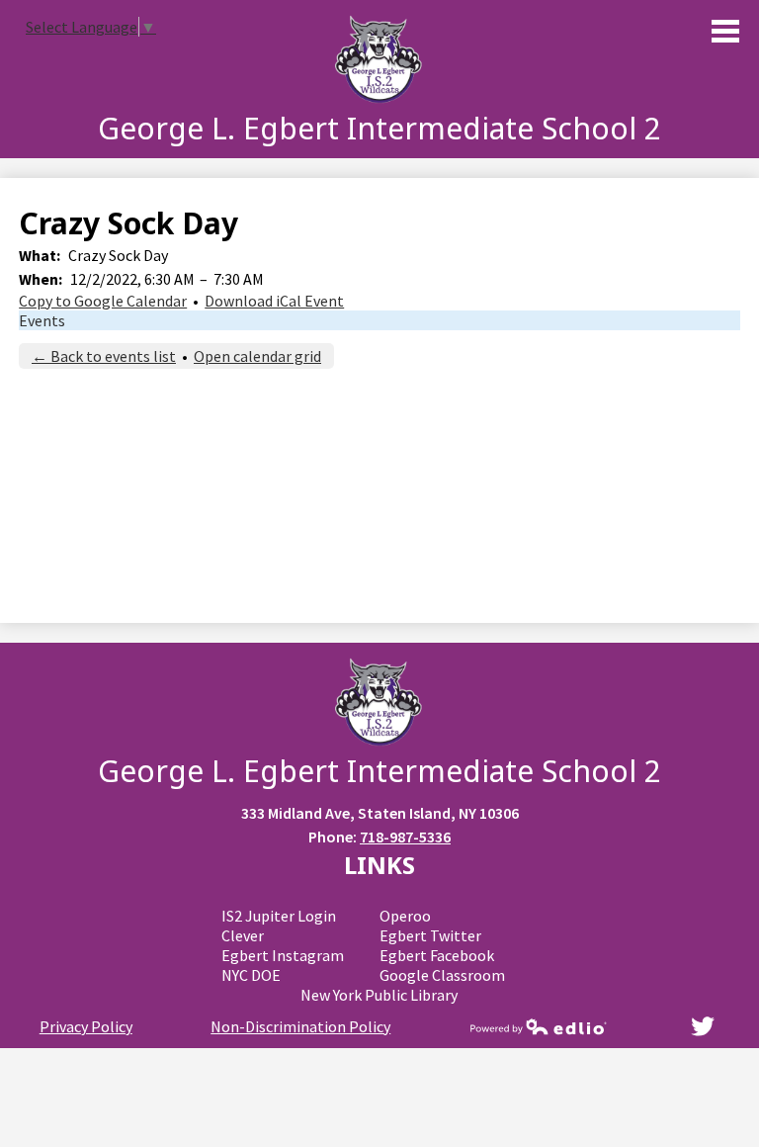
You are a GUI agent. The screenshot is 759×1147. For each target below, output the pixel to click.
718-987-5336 (405, 836)
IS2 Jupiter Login (278, 916)
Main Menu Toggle (725, 31)
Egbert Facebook (437, 955)
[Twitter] (703, 1026)
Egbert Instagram (282, 955)
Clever (242, 935)
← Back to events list (104, 356)
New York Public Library (379, 995)
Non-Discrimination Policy (300, 1026)
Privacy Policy (86, 1026)
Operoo (405, 916)
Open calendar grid (257, 356)
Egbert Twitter (430, 935)
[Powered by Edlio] (538, 1026)
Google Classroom (442, 975)
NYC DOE (251, 975)
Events (42, 320)
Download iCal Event (274, 300)
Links (379, 864)
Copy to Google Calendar (103, 300)
